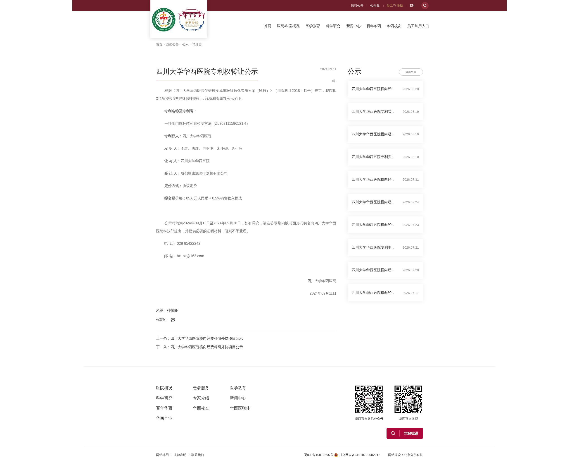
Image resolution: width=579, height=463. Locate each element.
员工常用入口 (418, 26)
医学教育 (313, 26)
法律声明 (180, 455)
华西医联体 (240, 408)
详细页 (197, 44)
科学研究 (333, 26)
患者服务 (201, 388)
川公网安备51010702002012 (359, 455)
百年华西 (374, 26)
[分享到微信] (173, 320)
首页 (267, 26)
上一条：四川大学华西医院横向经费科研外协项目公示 (199, 338)
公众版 (375, 5)
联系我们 (197, 455)
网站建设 (394, 455)
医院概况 (164, 388)
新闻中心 (353, 26)
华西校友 (394, 26)
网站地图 (162, 455)
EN (412, 5)
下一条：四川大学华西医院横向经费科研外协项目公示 (199, 347)
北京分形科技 (413, 455)
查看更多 (411, 72)
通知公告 (172, 44)
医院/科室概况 (288, 26)
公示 (185, 44)
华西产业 (164, 418)
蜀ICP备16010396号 (318, 455)
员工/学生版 (395, 5)
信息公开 (357, 5)
